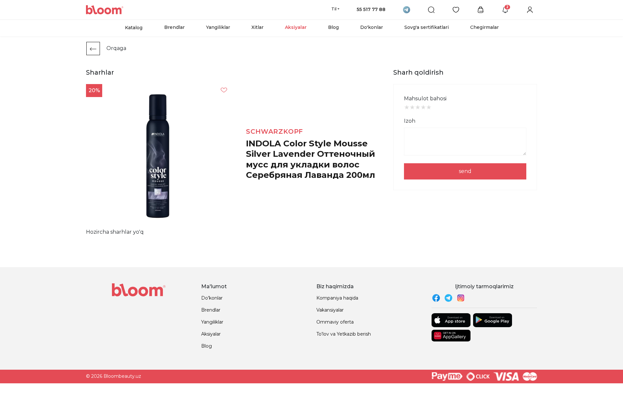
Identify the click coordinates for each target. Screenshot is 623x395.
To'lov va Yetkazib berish (343, 334)
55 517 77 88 (371, 9)
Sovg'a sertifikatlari (426, 27)
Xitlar (257, 27)
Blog (333, 27)
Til (333, 8)
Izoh (409, 121)
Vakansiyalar (330, 310)
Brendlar (174, 27)
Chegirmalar (484, 27)
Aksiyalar (296, 27)
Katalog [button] (133, 28)
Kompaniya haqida (337, 298)
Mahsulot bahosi (425, 98)
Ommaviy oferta (335, 322)
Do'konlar (371, 27)
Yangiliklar (218, 27)
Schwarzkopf (274, 131)
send (465, 171)
